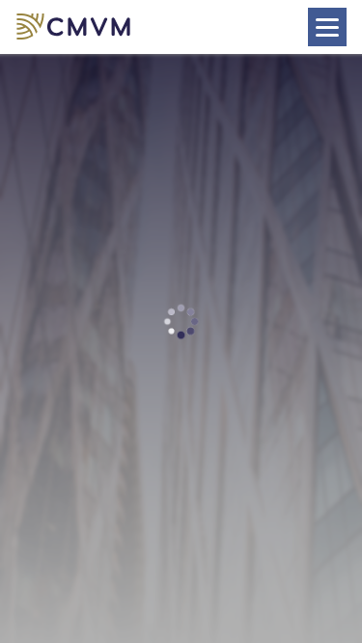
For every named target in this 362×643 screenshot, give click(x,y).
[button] (77, 27)
